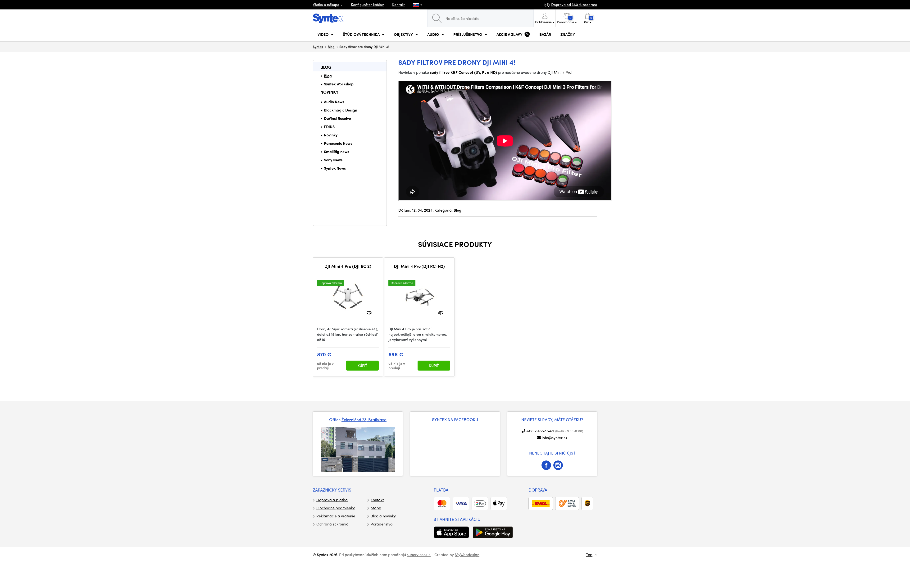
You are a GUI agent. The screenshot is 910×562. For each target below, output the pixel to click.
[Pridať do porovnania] (369, 312)
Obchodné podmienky (335, 508)
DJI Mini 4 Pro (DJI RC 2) (347, 266)
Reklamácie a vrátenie (335, 516)
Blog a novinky (383, 516)
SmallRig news (336, 151)
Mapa (376, 508)
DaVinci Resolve (337, 118)
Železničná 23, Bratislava (364, 419)
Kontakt (398, 4)
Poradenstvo (381, 524)
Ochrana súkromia (332, 524)
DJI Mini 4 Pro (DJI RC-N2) (419, 266)
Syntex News (335, 168)
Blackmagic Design (340, 110)
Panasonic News (338, 143)
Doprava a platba (332, 499)
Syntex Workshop (339, 84)
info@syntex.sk (554, 437)
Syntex (318, 46)
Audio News (334, 101)
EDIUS (329, 126)
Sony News (333, 160)
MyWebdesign (467, 554)
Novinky (329, 92)
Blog (331, 46)
